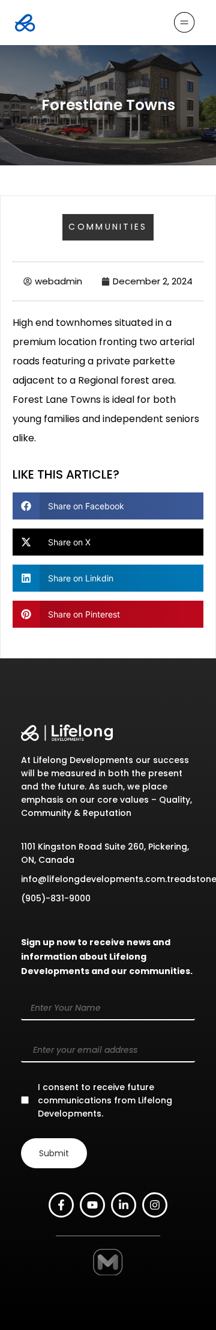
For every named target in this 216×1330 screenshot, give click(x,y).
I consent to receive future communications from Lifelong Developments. (105, 1100)
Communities (107, 227)
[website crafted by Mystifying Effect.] (113, 1267)
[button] (108, 505)
